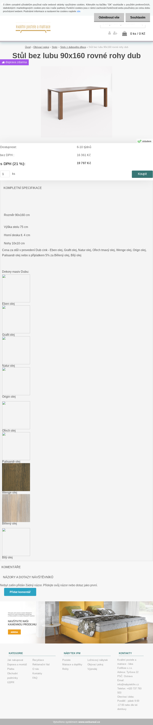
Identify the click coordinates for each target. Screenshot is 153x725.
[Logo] (33, 27)
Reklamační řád (40, 664)
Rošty (65, 669)
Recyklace (38, 660)
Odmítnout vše (109, 17)
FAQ (34, 678)
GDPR (10, 682)
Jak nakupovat (15, 660)
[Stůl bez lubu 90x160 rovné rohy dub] (76, 67)
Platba (10, 669)
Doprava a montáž (17, 664)
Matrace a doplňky (72, 664)
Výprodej (92, 669)
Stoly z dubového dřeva (73, 47)
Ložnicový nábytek (98, 660)
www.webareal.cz (89, 721)
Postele (66, 660)
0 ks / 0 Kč (137, 33)
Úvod (28, 47)
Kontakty (37, 673)
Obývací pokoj (41, 47)
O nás (35, 669)
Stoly (54, 47)
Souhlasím (137, 17)
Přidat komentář (20, 592)
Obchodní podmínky (12, 675)
